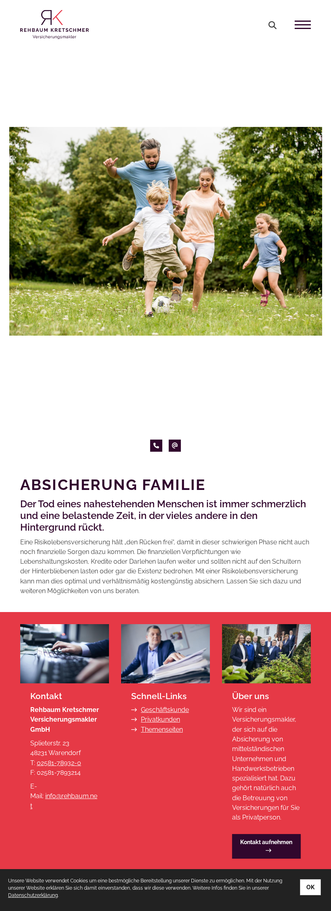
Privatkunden (160, 719)
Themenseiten (162, 729)
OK (310, 887)
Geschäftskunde (165, 710)
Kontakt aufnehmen (266, 841)
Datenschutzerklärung (33, 895)
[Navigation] (300, 24)
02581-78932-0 (59, 763)
